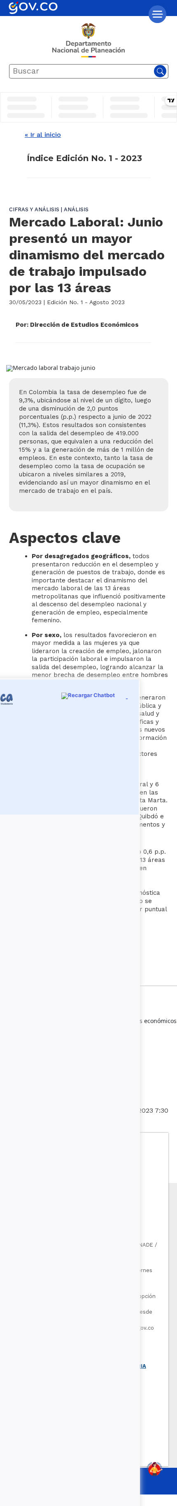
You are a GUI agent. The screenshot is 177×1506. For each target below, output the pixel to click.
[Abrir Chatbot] (154, 1469)
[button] (157, 14)
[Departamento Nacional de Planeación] (88, 43)
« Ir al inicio (43, 135)
